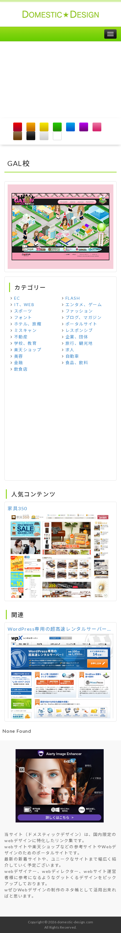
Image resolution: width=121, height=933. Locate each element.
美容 (18, 356)
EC (17, 298)
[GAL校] (60, 226)
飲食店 (21, 369)
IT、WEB (24, 304)
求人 (70, 349)
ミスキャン (25, 330)
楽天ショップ (28, 349)
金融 (18, 362)
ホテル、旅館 (28, 323)
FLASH (72, 298)
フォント (23, 317)
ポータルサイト (81, 323)
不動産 (21, 336)
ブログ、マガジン (83, 317)
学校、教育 (25, 343)
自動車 (72, 356)
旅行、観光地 (79, 343)
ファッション (79, 310)
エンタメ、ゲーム (83, 304)
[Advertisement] (60, 79)
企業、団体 (76, 336)
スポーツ (23, 310)
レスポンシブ (79, 330)
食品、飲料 (76, 362)
